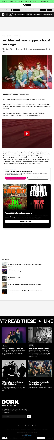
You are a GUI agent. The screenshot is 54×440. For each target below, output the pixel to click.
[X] (25, 425)
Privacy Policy (23, 429)
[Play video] (27, 133)
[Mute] (18, 14)
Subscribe (41, 437)
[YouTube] (28, 425)
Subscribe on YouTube (27, 221)
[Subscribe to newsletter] (29, 416)
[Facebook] (21, 425)
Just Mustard (7, 94)
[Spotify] (32, 425)
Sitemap (36, 429)
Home (3, 36)
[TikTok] (35, 425)
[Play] (3, 14)
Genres (29, 429)
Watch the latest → (27, 225)
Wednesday (30, 104)
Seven (8, 99)
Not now (49, 437)
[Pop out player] (15, 14)
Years (33, 429)
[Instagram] (18, 425)
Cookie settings (45, 429)
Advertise (7, 429)
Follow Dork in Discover (16, 178)
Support (12, 429)
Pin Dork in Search (38, 178)
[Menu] (51, 5)
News (9, 36)
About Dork (17, 429)
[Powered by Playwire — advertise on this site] (27, 435)
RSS (40, 429)
